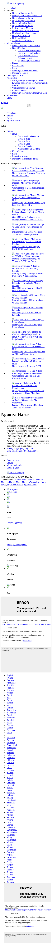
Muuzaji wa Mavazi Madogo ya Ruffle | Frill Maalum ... (26, 247)
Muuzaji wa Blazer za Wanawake (27, 15)
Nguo (9, 118)
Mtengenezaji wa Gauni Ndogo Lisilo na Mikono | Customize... (28, 352)
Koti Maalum (18, 65)
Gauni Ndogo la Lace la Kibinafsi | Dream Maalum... (27, 289)
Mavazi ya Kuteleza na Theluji (25, 70)
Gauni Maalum (18, 48)
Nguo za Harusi (25, 58)
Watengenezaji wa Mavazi (23, 88)
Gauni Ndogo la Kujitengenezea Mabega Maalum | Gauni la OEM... (27, 218)
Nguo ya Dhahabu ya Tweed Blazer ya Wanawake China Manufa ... (28, 391)
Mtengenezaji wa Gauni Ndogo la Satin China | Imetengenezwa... (27, 233)
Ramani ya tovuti (35, 479)
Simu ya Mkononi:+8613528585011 (23, 451)
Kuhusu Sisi (12, 78)
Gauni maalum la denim (28, 136)
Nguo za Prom (30, 484)
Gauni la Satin (24, 141)
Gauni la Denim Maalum (29, 53)
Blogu (9, 98)
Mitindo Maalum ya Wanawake (26, 45)
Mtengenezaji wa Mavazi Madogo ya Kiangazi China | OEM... (28, 203)
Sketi (14, 68)
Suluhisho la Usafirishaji (23, 40)
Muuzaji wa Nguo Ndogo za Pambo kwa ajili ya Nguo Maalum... (28, 274)
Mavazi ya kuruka (20, 73)
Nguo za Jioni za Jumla (22, 13)
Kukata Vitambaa (19, 90)
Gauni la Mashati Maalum (29, 50)
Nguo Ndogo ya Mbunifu (23, 20)
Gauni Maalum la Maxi (28, 55)
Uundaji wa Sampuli (21, 35)
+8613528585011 (14, 523)
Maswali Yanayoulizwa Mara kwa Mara (29, 93)
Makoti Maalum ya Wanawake (25, 30)
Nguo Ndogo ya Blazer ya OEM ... (27, 366)
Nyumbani (11, 8)
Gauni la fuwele (25, 146)
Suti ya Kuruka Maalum (22, 28)
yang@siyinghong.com (17, 544)
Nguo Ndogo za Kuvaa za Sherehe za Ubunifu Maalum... (28, 174)
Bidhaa (10, 115)
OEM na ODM (19, 38)
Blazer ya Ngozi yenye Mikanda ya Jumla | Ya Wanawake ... (27, 406)
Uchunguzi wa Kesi (15, 75)
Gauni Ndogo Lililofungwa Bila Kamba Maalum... (26, 377)
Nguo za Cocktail (15, 484)
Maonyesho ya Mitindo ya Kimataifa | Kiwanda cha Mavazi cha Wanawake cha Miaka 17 (30, 83)
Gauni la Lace (24, 144)
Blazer (15, 63)
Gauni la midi (24, 139)
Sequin (10, 463)
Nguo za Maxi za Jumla (22, 23)
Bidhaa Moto (20, 479)
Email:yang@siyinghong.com (20, 448)
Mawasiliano (12, 95)
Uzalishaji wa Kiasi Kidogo (24, 33)
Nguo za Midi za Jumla (22, 25)
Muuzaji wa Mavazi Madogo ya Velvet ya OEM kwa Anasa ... (26, 260)
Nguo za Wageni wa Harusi (34, 482)
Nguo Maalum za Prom (22, 18)
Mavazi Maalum (14, 43)
